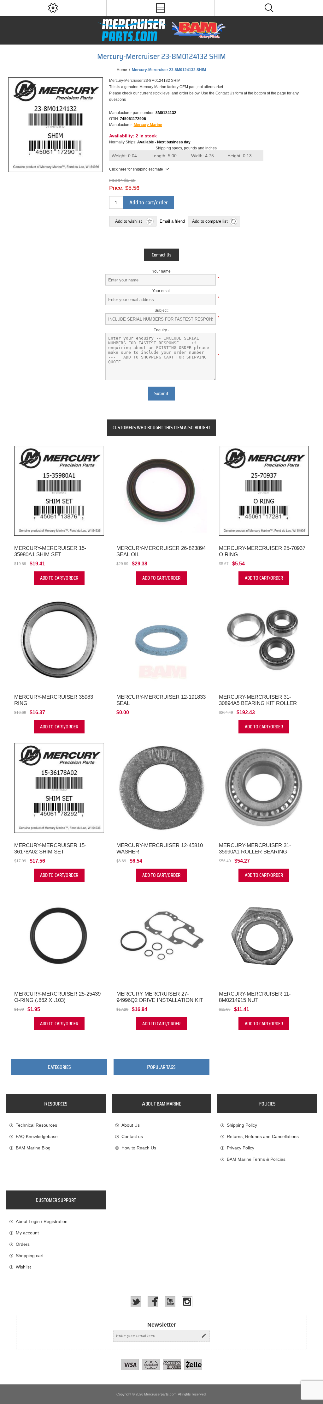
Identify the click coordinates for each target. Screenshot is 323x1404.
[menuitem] (55, 1125)
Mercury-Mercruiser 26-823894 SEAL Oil (161, 551)
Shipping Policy (242, 1125)
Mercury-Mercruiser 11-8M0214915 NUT (255, 997)
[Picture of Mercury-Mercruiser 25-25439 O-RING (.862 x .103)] (59, 936)
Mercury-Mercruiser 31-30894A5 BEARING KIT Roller (258, 700)
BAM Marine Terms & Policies (256, 1159)
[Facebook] (153, 1302)
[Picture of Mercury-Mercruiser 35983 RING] (59, 639)
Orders (23, 1244)
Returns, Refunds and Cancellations (263, 1136)
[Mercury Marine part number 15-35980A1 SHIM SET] (59, 491)
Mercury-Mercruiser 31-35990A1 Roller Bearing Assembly (255, 851)
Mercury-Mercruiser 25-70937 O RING (262, 551)
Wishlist (23, 1266)
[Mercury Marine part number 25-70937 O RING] (264, 491)
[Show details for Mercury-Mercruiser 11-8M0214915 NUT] (264, 936)
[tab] (161, 255)
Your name (161, 271)
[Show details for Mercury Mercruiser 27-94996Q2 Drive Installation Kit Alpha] (161, 936)
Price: (116, 188)
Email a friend (172, 221)
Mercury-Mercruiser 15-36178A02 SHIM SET (50, 848)
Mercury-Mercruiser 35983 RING (53, 700)
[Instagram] (187, 1302)
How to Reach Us (138, 1147)
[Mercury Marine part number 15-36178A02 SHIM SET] (59, 788)
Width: (202, 155)
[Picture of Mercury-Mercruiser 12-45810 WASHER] (161, 788)
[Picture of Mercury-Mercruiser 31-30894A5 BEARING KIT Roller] (264, 639)
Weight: (124, 155)
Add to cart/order (148, 202)
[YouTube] (170, 1302)
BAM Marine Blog (33, 1147)
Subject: (161, 310)
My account (27, 1232)
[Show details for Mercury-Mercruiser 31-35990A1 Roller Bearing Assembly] (264, 788)
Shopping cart (30, 1255)
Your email (161, 291)
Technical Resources (36, 1125)
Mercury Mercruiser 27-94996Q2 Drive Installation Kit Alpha (159, 1000)
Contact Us (161, 254)
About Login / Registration (42, 1221)
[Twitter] (136, 1302)
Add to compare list (210, 221)
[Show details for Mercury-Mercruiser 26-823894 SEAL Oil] (161, 491)
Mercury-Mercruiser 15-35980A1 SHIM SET (50, 551)
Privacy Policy (240, 1147)
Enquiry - (161, 330)
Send (203, 1335)
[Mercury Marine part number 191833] (161, 639)
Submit (161, 393)
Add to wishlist (128, 221)
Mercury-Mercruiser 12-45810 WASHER (159, 848)
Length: (164, 155)
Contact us (132, 1136)
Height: (239, 155)
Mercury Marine (148, 125)
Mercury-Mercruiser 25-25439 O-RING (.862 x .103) (57, 997)
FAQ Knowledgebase (37, 1136)
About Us (130, 1125)
